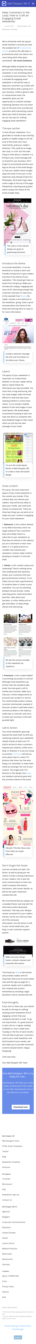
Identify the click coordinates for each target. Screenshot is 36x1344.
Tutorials (6, 1179)
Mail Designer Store (10, 1141)
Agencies (6, 1211)
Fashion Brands (9, 1232)
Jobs (4, 1297)
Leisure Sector (8, 1243)
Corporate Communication (13, 1222)
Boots (23, 296)
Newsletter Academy (11, 1162)
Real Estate (7, 1254)
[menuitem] (18, 1337)
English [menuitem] (18, 1337)
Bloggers (6, 1217)
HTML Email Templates (12, 1146)
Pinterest (6, 1167)
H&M (17, 972)
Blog (4, 1156)
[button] (33, 3)
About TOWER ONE (10, 1276)
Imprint (5, 1292)
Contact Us (7, 1200)
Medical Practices (9, 1248)
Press (4, 1281)
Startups (6, 1264)
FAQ (4, 1189)
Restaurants (7, 1259)
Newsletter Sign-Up (10, 1194)
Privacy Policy (8, 1286)
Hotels (5, 1238)
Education (6, 1227)
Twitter (5, 1151)
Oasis (29, 773)
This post (17, 754)
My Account (7, 1184)
